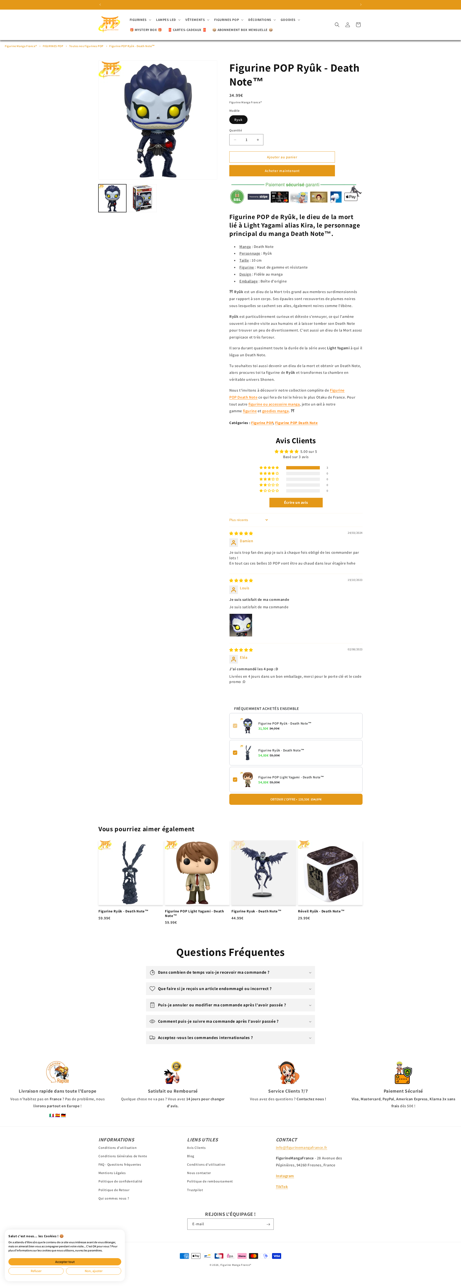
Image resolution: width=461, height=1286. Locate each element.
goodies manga (275, 410)
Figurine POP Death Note (296, 422)
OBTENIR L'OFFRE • (295, 799)
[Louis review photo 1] (240, 625)
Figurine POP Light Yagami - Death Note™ (291, 777)
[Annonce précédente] (100, 4)
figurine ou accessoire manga (274, 404)
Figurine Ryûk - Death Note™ (281, 750)
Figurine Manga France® (21, 46)
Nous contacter (199, 1173)
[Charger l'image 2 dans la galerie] (143, 198)
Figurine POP (262, 422)
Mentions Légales (112, 1173)
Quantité (235, 130)
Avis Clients (196, 1147)
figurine (250, 410)
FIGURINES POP (53, 46)
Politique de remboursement (210, 1181)
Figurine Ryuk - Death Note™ (256, 911)
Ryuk (238, 119)
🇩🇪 (63, 1115)
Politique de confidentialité (120, 1181)
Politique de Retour (113, 1190)
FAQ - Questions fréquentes (119, 1164)
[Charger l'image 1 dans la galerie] (112, 198)
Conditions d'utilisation (117, 1147)
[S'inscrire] (268, 1224)
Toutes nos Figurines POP (86, 46)
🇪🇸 (57, 1115)
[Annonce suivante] (361, 4)
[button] (140, 20)
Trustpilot (195, 1190)
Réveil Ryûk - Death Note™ (321, 911)
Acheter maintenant (282, 170)
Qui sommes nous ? (113, 1198)
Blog (190, 1156)
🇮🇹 (51, 1115)
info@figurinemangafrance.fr (301, 1147)
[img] (241, 533)
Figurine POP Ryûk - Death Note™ (132, 46)
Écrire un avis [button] (296, 502)
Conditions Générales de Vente (122, 1156)
